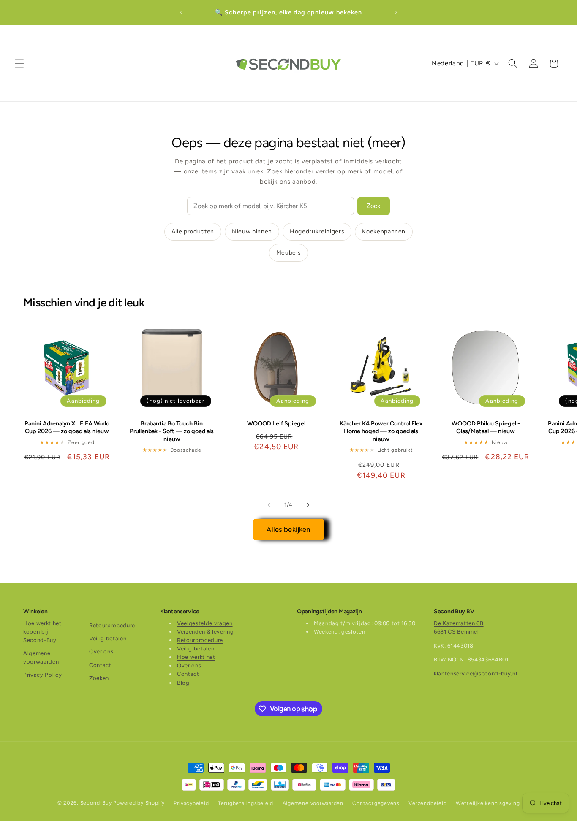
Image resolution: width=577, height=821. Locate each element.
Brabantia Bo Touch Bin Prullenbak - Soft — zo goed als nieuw (172, 431)
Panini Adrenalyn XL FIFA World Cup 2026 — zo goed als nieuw (66, 427)
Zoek (374, 205)
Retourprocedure (112, 625)
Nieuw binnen (252, 231)
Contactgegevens (376, 803)
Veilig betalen (107, 638)
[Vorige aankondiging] (181, 13)
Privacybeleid (191, 803)
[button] (19, 63)
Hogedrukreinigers (317, 231)
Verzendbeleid (427, 803)
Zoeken (99, 678)
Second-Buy (96, 803)
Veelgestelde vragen (205, 623)
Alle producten (192, 231)
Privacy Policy (42, 675)
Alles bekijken (288, 529)
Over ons (101, 651)
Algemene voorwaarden (41, 657)
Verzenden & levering (205, 632)
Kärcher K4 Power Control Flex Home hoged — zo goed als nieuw (381, 431)
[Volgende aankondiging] (395, 13)
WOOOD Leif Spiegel (276, 423)
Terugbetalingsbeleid (245, 803)
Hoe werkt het (196, 657)
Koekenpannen (384, 231)
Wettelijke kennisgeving (488, 803)
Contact (100, 665)
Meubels (288, 252)
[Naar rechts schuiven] (308, 505)
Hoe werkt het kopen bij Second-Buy (42, 631)
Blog (183, 683)
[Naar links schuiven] (269, 505)
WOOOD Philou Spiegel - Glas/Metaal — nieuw (486, 427)
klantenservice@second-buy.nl (475, 673)
